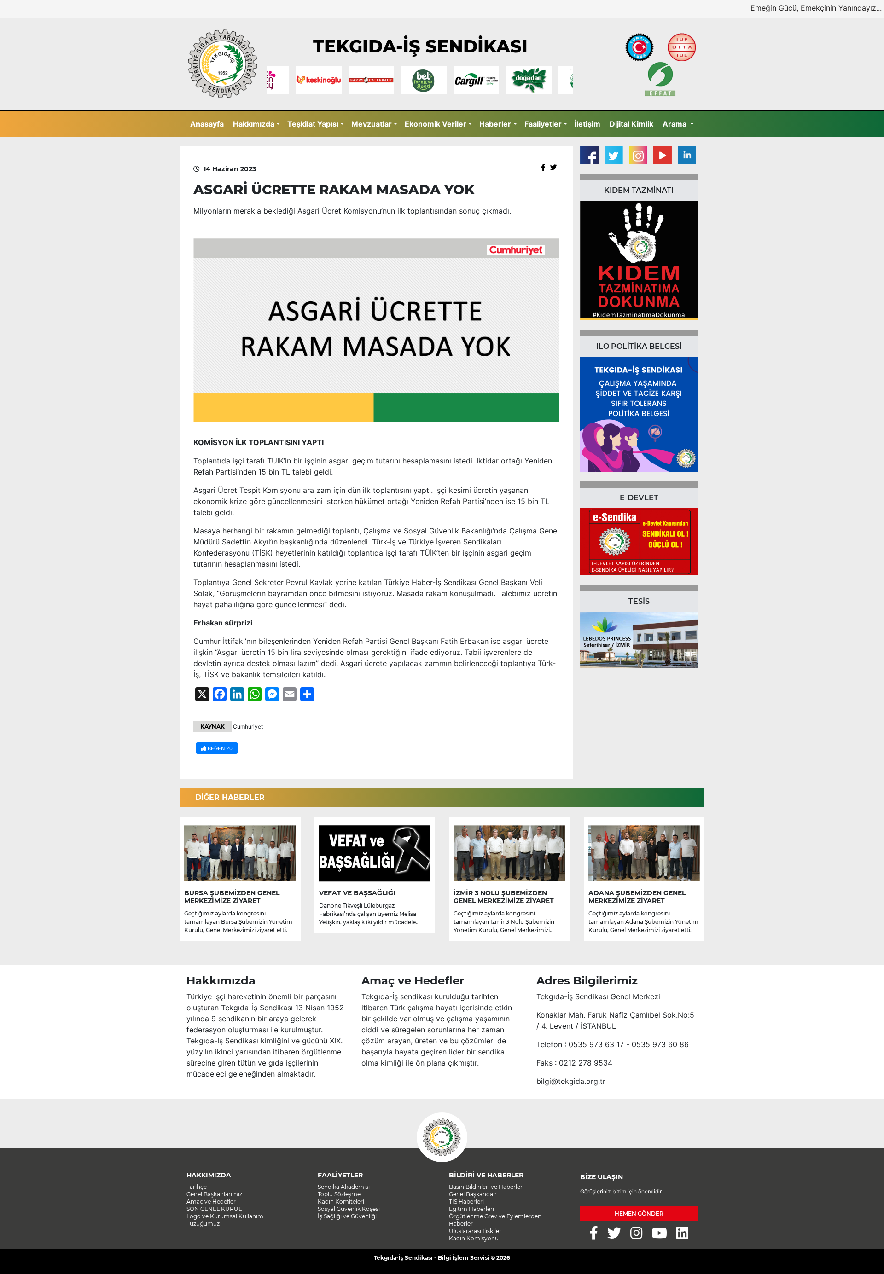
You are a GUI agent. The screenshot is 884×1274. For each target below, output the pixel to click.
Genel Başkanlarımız (214, 1194)
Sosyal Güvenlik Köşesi (349, 1208)
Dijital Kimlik (631, 123)
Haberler (495, 123)
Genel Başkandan (473, 1194)
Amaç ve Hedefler (211, 1201)
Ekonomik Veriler (435, 123)
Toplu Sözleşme (339, 1194)
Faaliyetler (543, 123)
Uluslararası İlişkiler (475, 1231)
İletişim (587, 123)
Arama (675, 123)
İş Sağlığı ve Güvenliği (347, 1216)
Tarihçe (196, 1186)
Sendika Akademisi (344, 1186)
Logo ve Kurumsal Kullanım (224, 1216)
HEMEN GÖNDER (639, 1213)
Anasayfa (207, 123)
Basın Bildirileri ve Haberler (486, 1186)
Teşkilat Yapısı (312, 123)
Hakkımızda (253, 123)
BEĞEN (219, 748)
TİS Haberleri (466, 1201)
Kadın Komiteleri (341, 1201)
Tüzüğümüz (203, 1223)
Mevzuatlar (371, 123)
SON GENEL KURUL (214, 1208)
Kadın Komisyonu (474, 1238)
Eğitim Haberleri (471, 1208)
